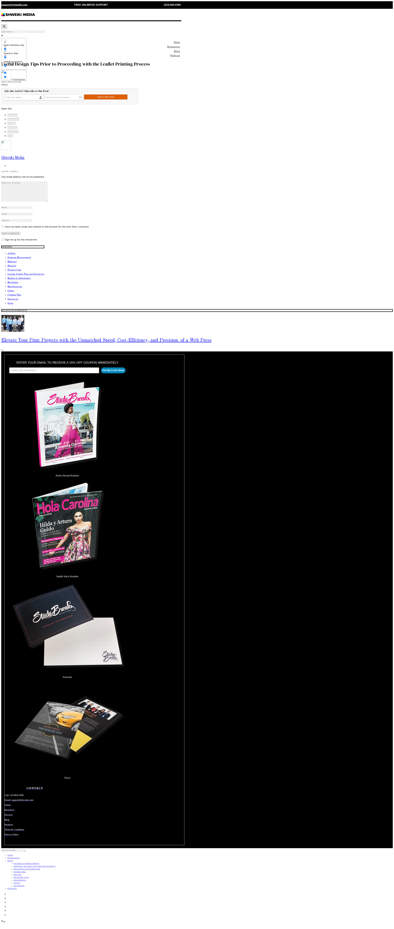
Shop (177, 42)
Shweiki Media (12, 158)
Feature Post (14, 270)
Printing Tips (14, 295)
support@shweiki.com (14, 5)
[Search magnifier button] (4, 26)
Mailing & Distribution (19, 278)
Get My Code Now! (113, 370)
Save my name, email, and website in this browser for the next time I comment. (47, 226)
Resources (173, 46)
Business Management (19, 257)
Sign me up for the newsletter (20, 239)
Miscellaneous (14, 287)
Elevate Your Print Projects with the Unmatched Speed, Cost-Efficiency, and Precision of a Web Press (106, 340)
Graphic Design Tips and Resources (25, 274)
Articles (4, 84)
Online (10, 291)
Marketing (12, 282)
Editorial (12, 262)
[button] (24, 850)
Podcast (175, 55)
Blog (177, 51)
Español (11, 266)
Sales (10, 303)
